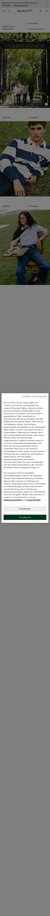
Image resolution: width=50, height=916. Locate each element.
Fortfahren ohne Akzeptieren (34, 396)
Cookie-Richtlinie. (33, 500)
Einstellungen (25, 509)
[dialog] (25, 458)
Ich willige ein (25, 517)
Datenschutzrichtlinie (13, 500)
